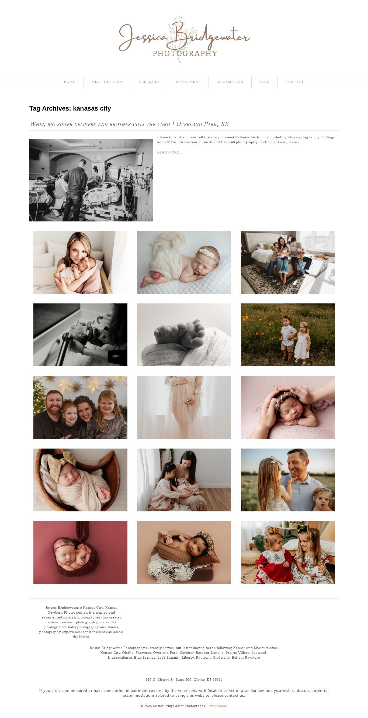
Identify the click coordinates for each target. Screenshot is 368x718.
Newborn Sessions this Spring (183, 261)
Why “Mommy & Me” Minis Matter (183, 478)
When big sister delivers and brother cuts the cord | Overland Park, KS (128, 124)
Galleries (149, 82)
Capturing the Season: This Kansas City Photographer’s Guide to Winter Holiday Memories (287, 551)
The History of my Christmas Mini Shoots (80, 406)
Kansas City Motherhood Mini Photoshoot (79, 261)
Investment (188, 82)
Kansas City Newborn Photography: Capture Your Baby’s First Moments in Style (183, 551)
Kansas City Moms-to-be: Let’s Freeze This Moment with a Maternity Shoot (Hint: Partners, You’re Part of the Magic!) (183, 406)
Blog (264, 82)
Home (70, 82)
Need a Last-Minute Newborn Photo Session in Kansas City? (80, 551)
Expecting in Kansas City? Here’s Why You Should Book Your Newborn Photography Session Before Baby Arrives (287, 406)
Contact (295, 82)
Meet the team (107, 82)
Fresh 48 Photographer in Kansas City (80, 333)
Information (230, 82)
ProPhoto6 (218, 705)
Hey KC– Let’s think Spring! (287, 479)
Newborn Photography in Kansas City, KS (183, 333)
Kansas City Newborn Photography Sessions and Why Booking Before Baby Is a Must (79, 478)
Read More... (169, 152)
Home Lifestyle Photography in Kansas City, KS (287, 261)
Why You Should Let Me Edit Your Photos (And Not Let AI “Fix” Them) (287, 333)
